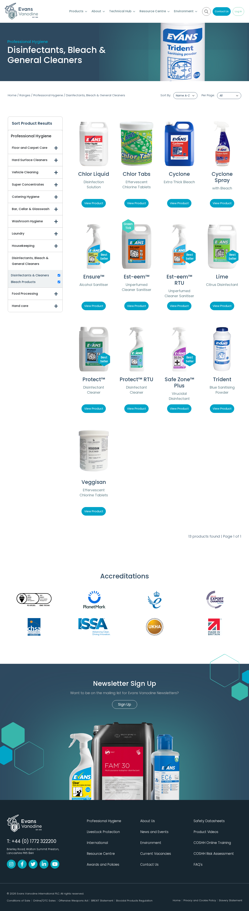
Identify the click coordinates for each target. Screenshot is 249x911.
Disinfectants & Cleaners (30, 275)
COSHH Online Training (212, 842)
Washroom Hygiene (27, 221)
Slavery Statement (230, 900)
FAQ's (198, 864)
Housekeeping (23, 246)
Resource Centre (153, 11)
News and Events (154, 832)
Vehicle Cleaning (25, 172)
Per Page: (208, 95)
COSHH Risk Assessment (214, 853)
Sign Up (124, 704)
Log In (238, 11)
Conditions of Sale (18, 900)
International (97, 842)
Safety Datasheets (209, 821)
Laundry (18, 233)
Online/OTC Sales (44, 900)
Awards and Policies (103, 864)
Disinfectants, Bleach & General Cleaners (95, 95)
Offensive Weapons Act (73, 900)
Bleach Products (23, 282)
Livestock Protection (103, 832)
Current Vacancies (155, 853)
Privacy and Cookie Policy (199, 900)
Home (12, 95)
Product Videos (206, 832)
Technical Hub (120, 11)
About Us (147, 821)
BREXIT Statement (102, 900)
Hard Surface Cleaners (29, 160)
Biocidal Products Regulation (134, 900)
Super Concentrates (28, 184)
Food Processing (25, 293)
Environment (184, 11)
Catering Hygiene (25, 196)
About (96, 11)
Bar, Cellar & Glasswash (30, 209)
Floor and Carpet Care (29, 147)
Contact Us (222, 11)
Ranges (24, 95)
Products (76, 11)
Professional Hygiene (48, 95)
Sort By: (165, 95)
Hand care (20, 306)
